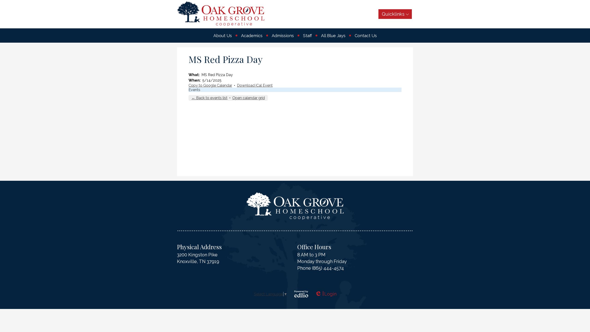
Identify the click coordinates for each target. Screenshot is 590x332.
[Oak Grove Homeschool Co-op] (220, 13)
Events (194, 90)
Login (325, 294)
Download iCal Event (255, 85)
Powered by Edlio (301, 293)
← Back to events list (209, 98)
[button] (222, 35)
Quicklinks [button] (393, 14)
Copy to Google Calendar (210, 85)
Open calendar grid (248, 98)
